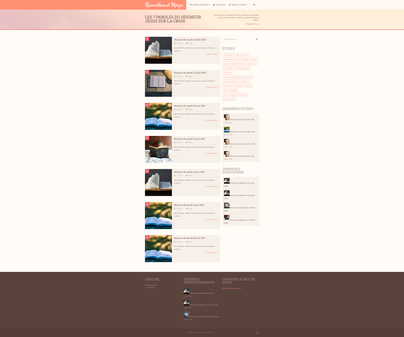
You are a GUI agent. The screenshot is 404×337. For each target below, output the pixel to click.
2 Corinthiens (228, 59)
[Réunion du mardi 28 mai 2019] (158, 249)
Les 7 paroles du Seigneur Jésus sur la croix (238, 77)
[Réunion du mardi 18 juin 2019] (158, 150)
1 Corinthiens (228, 55)
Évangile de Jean (229, 99)
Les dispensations (229, 81)
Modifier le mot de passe (231, 288)
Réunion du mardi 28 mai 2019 (189, 238)
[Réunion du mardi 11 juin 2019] (158, 183)
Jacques (226, 64)
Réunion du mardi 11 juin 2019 (189, 172)
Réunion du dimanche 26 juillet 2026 (239, 197)
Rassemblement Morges (164, 5)
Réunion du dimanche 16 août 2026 (239, 184)
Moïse (226, 90)
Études (191, 43)
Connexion (220, 5)
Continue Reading (211, 54)
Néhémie (234, 90)
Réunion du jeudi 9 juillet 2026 (242, 156)
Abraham (246, 59)
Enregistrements (200, 5)
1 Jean (237, 55)
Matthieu (248, 86)
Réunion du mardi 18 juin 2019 (189, 138)
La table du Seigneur (243, 68)
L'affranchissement (238, 64)
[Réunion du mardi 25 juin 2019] (158, 117)
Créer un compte (239, 5)
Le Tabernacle (228, 86)
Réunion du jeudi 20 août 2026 (242, 119)
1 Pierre (245, 55)
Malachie (239, 86)
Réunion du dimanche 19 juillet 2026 (239, 209)
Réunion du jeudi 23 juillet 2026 (242, 131)
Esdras (254, 59)
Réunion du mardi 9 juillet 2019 (190, 39)
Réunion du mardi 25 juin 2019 (189, 105)
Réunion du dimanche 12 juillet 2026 (239, 221)
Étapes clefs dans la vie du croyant (235, 95)
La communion (228, 68)
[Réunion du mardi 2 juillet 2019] (158, 84)
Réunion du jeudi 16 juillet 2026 (242, 144)
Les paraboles (243, 81)
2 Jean (237, 59)
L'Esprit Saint (251, 64)
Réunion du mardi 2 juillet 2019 (190, 72)
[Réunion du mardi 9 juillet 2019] (158, 51)
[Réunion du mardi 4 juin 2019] (158, 216)
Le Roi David (228, 73)
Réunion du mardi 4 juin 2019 (189, 205)
